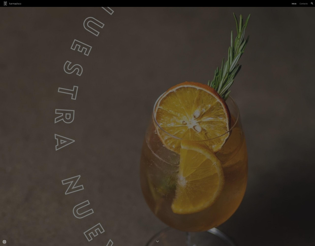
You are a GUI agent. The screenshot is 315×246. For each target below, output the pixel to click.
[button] (312, 3)
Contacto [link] (304, 3)
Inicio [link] (294, 3)
